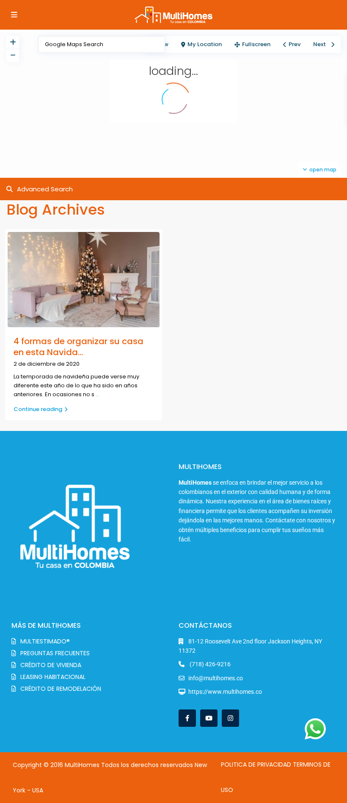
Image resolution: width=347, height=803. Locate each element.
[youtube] (209, 718)
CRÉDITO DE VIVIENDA (50, 665)
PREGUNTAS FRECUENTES (55, 653)
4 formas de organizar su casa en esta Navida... (78, 346)
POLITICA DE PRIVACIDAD (256, 764)
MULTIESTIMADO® (45, 641)
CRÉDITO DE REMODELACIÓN (60, 688)
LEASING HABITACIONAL (52, 677)
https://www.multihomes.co (225, 691)
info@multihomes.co (215, 678)
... (97, 394)
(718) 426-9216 (209, 664)
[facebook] (187, 718)
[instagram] (230, 718)
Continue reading (38, 409)
